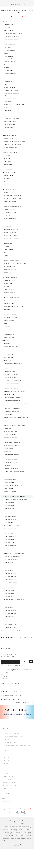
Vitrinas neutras (8, 488)
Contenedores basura (10, 477)
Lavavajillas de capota (10, 434)
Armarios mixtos (9, 354)
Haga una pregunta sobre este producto (14, 665)
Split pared (7, 181)
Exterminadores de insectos (11, 260)
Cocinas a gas (8, 47)
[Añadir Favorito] (31, 661)
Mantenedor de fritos (10, 121)
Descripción (5, 691)
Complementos (8, 169)
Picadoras (6, 252)
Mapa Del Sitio (6, 763)
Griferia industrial (9, 448)
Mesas (5, 300)
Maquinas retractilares (10, 224)
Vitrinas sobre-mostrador (11, 388)
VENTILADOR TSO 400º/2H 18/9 (12, 699)
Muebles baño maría (9, 337)
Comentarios (17, 691)
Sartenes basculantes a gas (12, 36)
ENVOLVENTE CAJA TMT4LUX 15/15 (21, 702)
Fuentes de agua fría (9, 357)
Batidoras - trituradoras (11, 238)
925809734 (12, 2)
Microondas (7, 272)
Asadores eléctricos (10, 130)
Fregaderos (7, 309)
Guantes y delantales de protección (14, 471)
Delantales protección (10, 462)
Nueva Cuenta (6, 801)
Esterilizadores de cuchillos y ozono (14, 221)
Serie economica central (11, 519)
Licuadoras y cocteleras (11, 269)
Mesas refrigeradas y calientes (13, 198)
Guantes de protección (10, 482)
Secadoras (7, 158)
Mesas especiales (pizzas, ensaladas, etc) (15, 403)
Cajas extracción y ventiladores (13, 525)
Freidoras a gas (9, 70)
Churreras (7, 64)
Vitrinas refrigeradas (10, 201)
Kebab (5, 84)
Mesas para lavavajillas (10, 437)
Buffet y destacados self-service (13, 494)
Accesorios (7, 286)
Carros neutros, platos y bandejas (13, 306)
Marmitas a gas (9, 56)
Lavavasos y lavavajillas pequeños (13, 440)
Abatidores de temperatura (11, 411)
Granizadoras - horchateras (12, 408)
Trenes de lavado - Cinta (10, 431)
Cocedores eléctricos (10, 78)
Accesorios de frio (9, 423)
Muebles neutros (8, 295)
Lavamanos (7, 326)
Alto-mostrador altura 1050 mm (13, 405)
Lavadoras (7, 167)
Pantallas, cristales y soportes (12, 206)
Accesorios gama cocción (11, 39)
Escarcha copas (8, 414)
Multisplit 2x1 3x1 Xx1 (10, 175)
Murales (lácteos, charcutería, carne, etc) (16, 417)
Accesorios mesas (9, 334)
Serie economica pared (10, 511)
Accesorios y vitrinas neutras (12, 195)
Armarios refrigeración (11, 349)
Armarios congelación (11, 351)
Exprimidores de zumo (10, 218)
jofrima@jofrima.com (21, 2)
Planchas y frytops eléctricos (13, 93)
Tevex (20, 671)
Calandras (7, 155)
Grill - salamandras (9, 133)
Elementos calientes (9, 192)
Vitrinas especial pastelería (12, 383)
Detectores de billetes (10, 479)
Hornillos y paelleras (10, 61)
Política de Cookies (7, 761)
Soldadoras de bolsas (10, 491)
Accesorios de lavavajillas (11, 454)
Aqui (19, 683)
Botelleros (7, 343)
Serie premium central (11, 516)
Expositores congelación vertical (14, 366)
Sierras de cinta (8, 241)
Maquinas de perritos (10, 258)
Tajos (5, 323)
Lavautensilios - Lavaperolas (12, 442)
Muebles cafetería (9, 320)
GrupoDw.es (30, 809)
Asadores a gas (9, 127)
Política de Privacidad (8, 758)
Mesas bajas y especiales (10, 317)
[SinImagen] (17, 631)
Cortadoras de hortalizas (11, 229)
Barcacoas (7, 27)
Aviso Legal (5, 755)
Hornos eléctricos (9, 115)
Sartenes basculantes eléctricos (13, 33)
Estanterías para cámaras (11, 332)
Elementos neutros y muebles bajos (14, 104)
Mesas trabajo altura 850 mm (12, 400)
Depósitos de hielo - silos (11, 147)
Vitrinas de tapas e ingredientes (13, 380)
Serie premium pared (10, 505)
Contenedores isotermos (11, 459)
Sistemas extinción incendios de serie (14, 553)
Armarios (6, 312)
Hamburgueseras (8, 249)
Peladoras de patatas (10, 266)
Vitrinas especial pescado (11, 374)
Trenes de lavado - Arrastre (11, 445)
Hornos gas (8, 110)
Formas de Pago (6, 773)
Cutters (6, 255)
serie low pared (9, 619)
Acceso (4, 798)
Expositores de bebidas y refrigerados (14, 391)
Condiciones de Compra (9, 776)
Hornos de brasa (9, 113)
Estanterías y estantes (10, 314)
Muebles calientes (9, 303)
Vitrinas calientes (9, 209)
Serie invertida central (11, 513)
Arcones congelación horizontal (13, 363)
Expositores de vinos (9, 420)
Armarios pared (8, 329)
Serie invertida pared (10, 502)
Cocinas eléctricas (10, 44)
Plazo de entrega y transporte (10, 785)
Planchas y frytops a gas (11, 90)
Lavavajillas (7, 451)
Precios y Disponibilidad (8, 779)
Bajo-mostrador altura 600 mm (13, 397)
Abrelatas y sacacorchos (11, 468)
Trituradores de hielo (10, 232)
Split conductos (8, 184)
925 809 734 (8, 739)
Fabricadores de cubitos (10, 138)
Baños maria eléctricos (11, 98)
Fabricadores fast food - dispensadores (15, 141)
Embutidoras (7, 215)
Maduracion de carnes (11, 377)
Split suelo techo (8, 187)
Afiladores (7, 465)
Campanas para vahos (10, 627)
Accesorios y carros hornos (12, 118)
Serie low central (9, 508)
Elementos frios (8, 204)
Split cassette (7, 178)
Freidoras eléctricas (10, 73)
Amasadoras (7, 226)
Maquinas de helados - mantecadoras (14, 425)
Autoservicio (7, 161)
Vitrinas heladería (10, 371)
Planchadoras (8, 164)
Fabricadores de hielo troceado (13, 144)
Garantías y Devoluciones (9, 782)
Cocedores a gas (9, 81)
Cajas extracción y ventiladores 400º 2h (15, 599)
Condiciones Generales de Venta (11, 788)
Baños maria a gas (9, 101)
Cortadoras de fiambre (10, 275)
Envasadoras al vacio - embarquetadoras (15, 263)
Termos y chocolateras (10, 235)
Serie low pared (9, 522)
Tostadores (7, 246)
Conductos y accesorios (10, 582)
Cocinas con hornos (10, 50)
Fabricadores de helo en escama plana (14, 150)
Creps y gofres (8, 243)
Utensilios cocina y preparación (13, 485)
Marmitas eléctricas (10, 59)
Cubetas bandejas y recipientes (12, 474)
